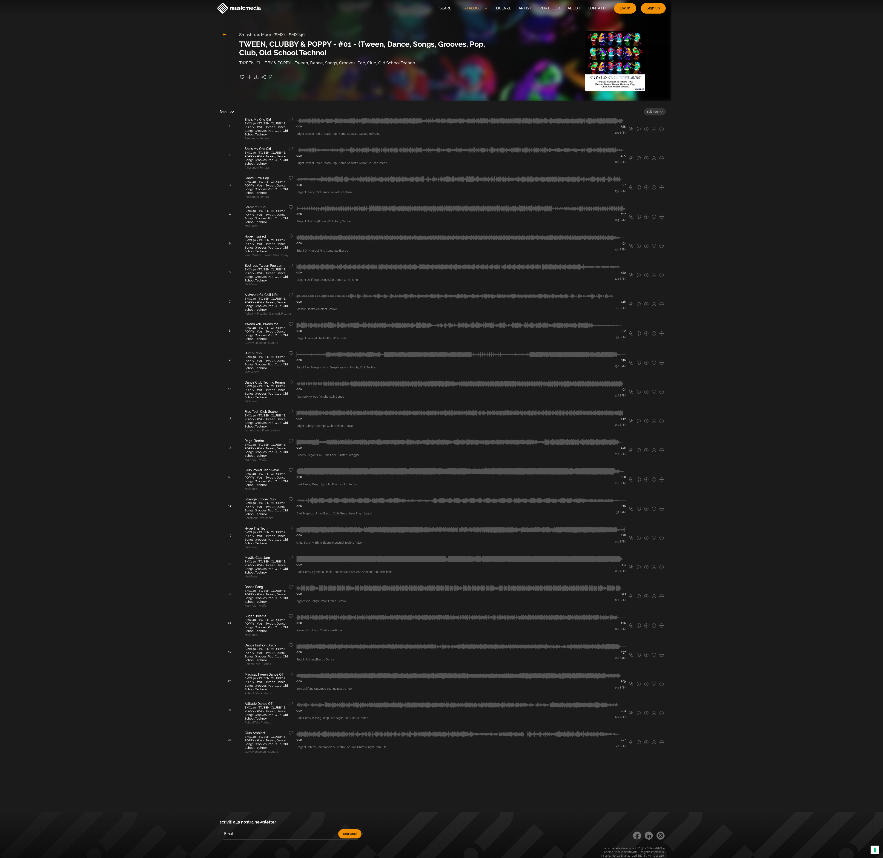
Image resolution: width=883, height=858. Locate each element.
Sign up (653, 8)
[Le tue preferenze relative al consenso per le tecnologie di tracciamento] (875, 850)
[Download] (256, 77)
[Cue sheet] (271, 77)
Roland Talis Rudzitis (258, 664)
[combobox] (655, 111)
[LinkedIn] (649, 836)
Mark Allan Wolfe (256, 459)
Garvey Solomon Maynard (261, 342)
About (574, 8)
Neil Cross (251, 226)
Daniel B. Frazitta (280, 313)
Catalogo (471, 8)
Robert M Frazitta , (256, 313)
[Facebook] (637, 836)
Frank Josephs (271, 430)
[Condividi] (264, 77)
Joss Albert (252, 372)
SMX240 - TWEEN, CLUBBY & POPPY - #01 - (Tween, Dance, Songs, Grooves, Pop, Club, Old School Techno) (266, 129)
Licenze (503, 8)
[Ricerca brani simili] (631, 129)
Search (446, 8)
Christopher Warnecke (259, 518)
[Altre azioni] (661, 129)
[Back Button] (224, 34)
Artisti (525, 8)
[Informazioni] (639, 129)
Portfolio (550, 8)
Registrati (350, 833)
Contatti (597, 8)
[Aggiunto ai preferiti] (242, 77)
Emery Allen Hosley (276, 255)
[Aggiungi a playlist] (249, 77)
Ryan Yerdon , (253, 255)
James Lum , (253, 430)
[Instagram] (661, 836)
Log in (625, 8)
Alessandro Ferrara (257, 138)
